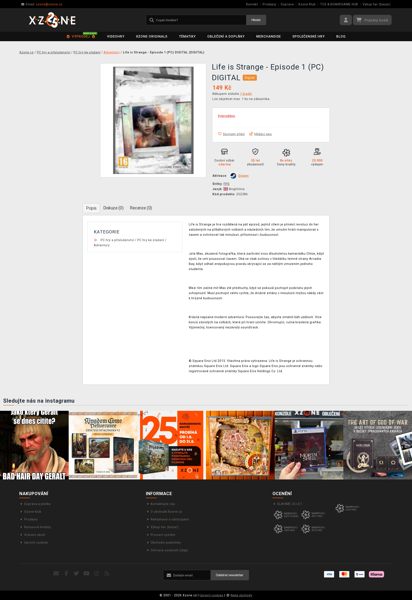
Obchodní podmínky (166, 542)
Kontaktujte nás (163, 504)
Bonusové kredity (37, 527)
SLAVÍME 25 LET (289, 504)
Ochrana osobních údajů (169, 550)
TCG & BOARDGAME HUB (339, 4)
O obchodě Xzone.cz (166, 511)
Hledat (256, 20)
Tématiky (187, 36)
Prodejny (269, 4)
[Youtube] (86, 573)
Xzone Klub (307, 4)
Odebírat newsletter (229, 575)
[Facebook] (66, 573)
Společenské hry (308, 36)
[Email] (56, 573)
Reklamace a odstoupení (170, 519)
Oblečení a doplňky (226, 36)
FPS (227, 184)
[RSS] (107, 573)
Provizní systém (163, 535)
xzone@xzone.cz (44, 4)
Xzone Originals (151, 36)
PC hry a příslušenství (117, 240)
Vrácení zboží (34, 535)
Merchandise (268, 36)
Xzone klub (32, 511)
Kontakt (252, 4)
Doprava (287, 4)
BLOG (341, 36)
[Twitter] (76, 573)
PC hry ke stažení (150, 240)
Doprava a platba (37, 504)
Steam (243, 175)
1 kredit (246, 93)
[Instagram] (96, 573)
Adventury (102, 245)
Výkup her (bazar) (377, 4)
